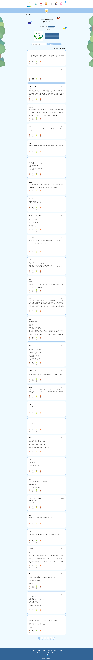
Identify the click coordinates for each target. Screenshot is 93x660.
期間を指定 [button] (51, 44)
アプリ (61, 650)
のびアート (56, 650)
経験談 (39, 650)
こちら (51, 26)
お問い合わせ (54, 652)
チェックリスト (33, 650)
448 (50, 638)
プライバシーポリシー (40, 652)
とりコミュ (44, 650)
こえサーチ (50, 650)
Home (26, 14)
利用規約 (47, 652)
